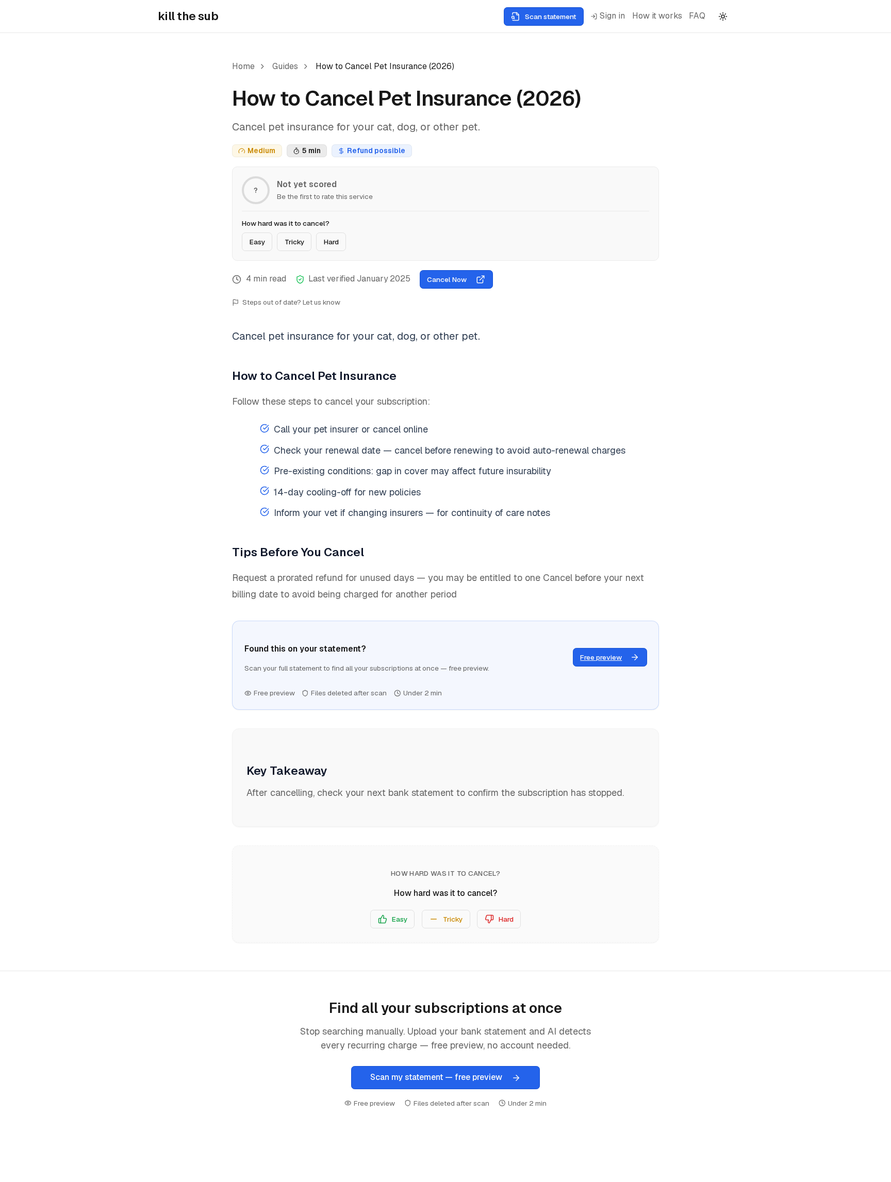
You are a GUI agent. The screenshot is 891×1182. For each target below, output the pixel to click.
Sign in (612, 15)
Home (243, 66)
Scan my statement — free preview (436, 1077)
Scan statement (550, 16)
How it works (657, 15)
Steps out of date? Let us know (291, 302)
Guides (285, 66)
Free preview (601, 657)
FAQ (697, 15)
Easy (257, 241)
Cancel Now (447, 279)
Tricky (294, 241)
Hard (331, 241)
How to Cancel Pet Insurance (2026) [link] (385, 66)
